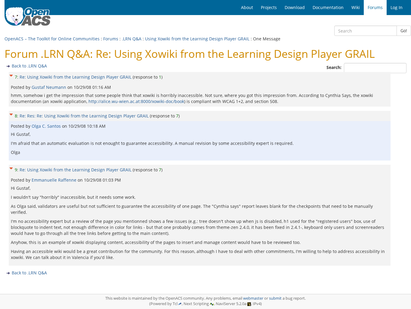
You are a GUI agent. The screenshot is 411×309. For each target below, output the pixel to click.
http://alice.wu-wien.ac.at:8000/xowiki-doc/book (136, 101)
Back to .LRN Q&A (29, 66)
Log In (397, 7)
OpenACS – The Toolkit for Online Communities (52, 39)
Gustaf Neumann (49, 87)
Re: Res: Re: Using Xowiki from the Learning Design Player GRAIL (84, 116)
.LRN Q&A (131, 39)
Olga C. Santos (47, 126)
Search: (334, 67)
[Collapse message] (11, 75)
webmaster (253, 298)
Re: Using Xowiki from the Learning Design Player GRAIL (75, 77)
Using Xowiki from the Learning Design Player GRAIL (197, 39)
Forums (110, 39)
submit (275, 298)
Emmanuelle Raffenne (55, 180)
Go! (403, 30)
